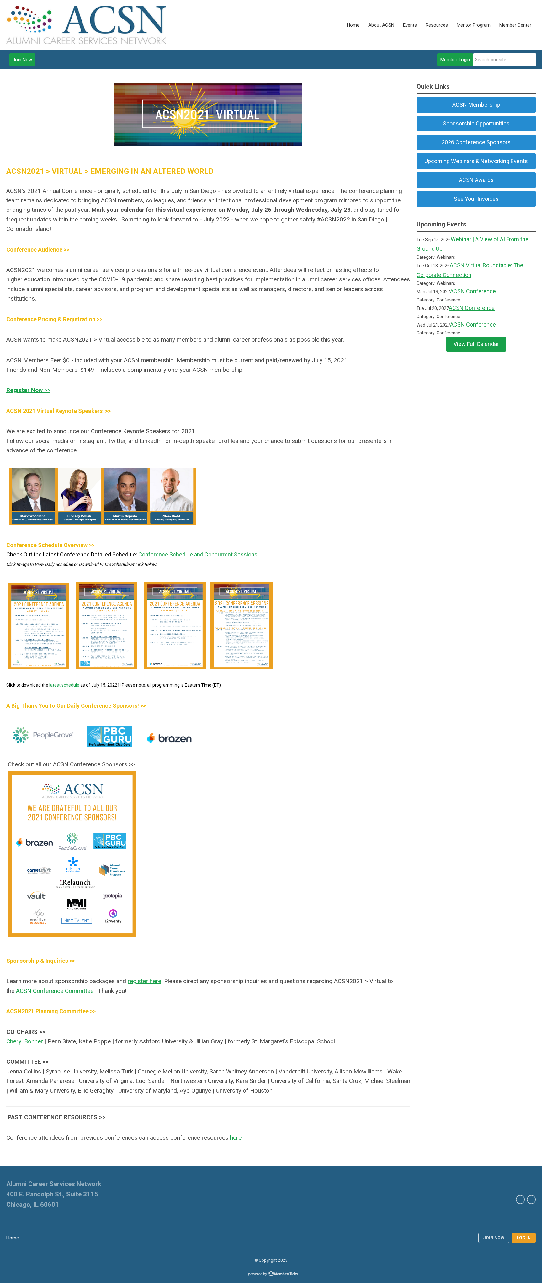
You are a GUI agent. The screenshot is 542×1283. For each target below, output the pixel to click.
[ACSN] (86, 25)
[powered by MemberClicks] (271, 1274)
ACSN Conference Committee (54, 990)
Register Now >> (28, 390)
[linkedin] (520, 1199)
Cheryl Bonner (24, 1041)
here (236, 1137)
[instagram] (531, 1199)
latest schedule (64, 685)
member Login (455, 59)
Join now (493, 1237)
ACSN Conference (473, 291)
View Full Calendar (476, 344)
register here (144, 981)
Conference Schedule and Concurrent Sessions (198, 554)
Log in (524, 1237)
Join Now (22, 59)
